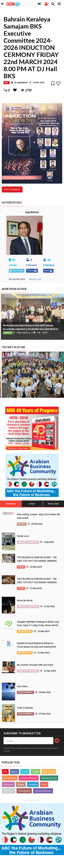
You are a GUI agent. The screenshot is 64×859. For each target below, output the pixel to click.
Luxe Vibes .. (23, 686)
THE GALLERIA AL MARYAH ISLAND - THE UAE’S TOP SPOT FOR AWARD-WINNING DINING (37, 561)
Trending (11, 504)
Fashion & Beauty (28, 778)
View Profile (17, 270)
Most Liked (53, 504)
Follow (30, 270)
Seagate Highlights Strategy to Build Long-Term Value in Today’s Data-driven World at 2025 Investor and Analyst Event (38, 625)
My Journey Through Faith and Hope (35, 665)
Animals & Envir (49, 778)
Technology (48, 771)
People (21, 784)
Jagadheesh (22, 82)
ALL (5, 771)
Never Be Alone (25, 600)
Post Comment (12, 189)
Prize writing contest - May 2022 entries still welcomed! (38, 516)
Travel (25, 771)
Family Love (23, 536)
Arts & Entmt (10, 778)
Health (35, 771)
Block (47, 270)
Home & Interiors (43, 790)
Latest (32, 504)
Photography (24, 790)
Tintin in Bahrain (25, 708)
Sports (15, 771)
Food (44, 784)
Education (8, 784)
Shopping (33, 784)
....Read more (34, 279)
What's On (9, 790)
